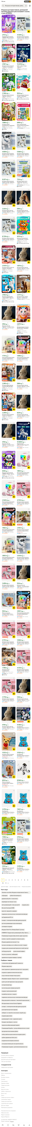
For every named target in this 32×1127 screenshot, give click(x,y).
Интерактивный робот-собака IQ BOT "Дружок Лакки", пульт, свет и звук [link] (8, 297)
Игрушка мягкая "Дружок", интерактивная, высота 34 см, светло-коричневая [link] (8, 326)
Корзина (24, 1125)
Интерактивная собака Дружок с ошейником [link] (22, 297)
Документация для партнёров (8, 1059)
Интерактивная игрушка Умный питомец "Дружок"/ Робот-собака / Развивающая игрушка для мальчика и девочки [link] (23, 37)
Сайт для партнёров (6, 1061)
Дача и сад (3, 1093)
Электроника (4, 1081)
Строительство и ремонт (7, 1103)
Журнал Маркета (5, 1116)
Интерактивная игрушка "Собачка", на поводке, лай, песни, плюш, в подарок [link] (8, 66)
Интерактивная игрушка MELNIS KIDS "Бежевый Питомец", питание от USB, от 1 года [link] (23, 328)
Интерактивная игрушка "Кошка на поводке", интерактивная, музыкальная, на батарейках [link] (8, 415)
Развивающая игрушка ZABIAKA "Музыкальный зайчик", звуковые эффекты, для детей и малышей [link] (8, 37)
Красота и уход (4, 1089)
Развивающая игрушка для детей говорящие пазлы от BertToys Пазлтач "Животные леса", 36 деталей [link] (8, 839)
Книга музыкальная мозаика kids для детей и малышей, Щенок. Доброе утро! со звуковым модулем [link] (23, 125)
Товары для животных (6, 1101)
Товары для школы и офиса (7, 1097)
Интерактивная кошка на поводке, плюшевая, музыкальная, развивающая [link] (8, 268)
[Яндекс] (12, 1121)
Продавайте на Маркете (7, 1057)
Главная (2, 1125)
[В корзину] (14, 31)
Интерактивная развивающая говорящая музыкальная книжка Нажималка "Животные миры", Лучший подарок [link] (8, 125)
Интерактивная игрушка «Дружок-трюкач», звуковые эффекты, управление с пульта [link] (8, 96)
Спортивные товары (6, 1099)
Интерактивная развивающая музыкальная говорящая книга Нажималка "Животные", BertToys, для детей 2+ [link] (8, 670)
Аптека (3, 1087)
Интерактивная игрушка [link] (23, 782)
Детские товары (5, 1105)
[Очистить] (26, 6)
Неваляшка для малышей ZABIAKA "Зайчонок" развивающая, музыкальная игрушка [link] (8, 868)
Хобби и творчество (6, 1091)
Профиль (29, 1125)
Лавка (13, 1125)
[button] (30, 6)
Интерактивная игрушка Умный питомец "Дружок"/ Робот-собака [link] (23, 502)
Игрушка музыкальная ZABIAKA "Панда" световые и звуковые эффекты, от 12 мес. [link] (8, 473)
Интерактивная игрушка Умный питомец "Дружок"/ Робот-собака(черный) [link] (8, 154)
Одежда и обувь (5, 1083)
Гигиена (3, 1079)
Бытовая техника (5, 1077)
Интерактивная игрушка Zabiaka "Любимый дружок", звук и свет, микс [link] (23, 96)
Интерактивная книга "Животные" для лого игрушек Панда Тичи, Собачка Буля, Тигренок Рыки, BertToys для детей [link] (23, 182)
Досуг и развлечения (6, 1073)
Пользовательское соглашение (8, 1110)
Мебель (3, 1075)
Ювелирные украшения (6, 1107)
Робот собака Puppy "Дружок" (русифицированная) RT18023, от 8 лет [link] (22, 66)
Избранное (18, 1125)
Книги (2, 1095)
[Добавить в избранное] (14, 16)
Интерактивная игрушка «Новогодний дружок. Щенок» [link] (8, 755)
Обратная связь (5, 1112)
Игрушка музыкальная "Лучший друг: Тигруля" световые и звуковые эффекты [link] (22, 239)
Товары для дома (5, 1085)
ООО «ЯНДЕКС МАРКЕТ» (11, 1119)
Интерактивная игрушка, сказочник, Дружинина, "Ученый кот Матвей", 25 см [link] (23, 530)
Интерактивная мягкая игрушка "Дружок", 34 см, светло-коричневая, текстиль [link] (8, 211)
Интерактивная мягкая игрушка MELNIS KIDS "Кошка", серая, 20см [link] (7, 386)
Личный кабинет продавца (7, 1055)
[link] (16, 892)
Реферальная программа (7, 1067)
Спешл (8, 1125)
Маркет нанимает (5, 1114)
